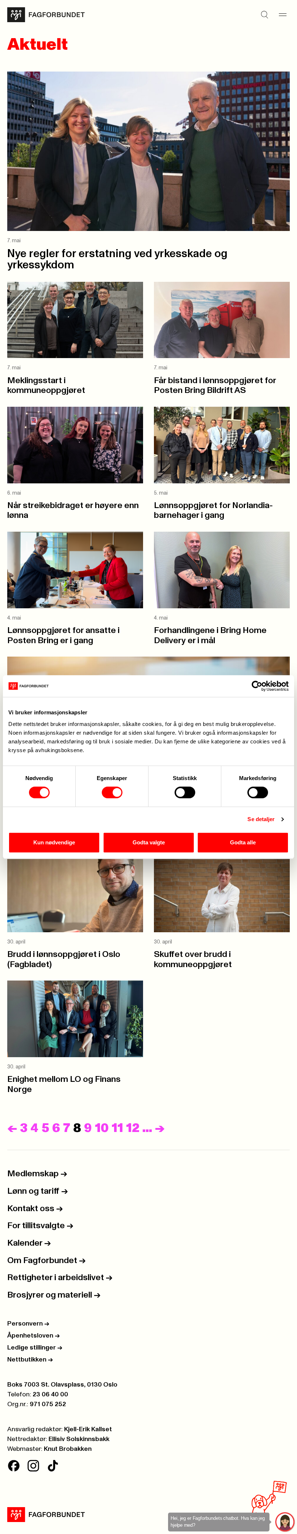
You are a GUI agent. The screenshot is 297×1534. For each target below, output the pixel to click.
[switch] (112, 792)
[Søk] (264, 15)
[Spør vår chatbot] (285, 1522)
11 (117, 1128)
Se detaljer (261, 819)
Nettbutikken (30, 1359)
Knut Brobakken (68, 1449)
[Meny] (282, 15)
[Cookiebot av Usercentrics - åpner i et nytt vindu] (257, 686)
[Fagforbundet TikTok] (52, 1465)
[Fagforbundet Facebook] (13, 1465)
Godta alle (243, 842)
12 (132, 1128)
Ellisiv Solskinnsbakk (79, 1439)
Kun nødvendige (54, 842)
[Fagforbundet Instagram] (33, 1465)
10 (102, 1128)
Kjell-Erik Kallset (88, 1429)
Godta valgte (149, 842)
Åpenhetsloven (33, 1335)
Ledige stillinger (34, 1347)
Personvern (28, 1323)
